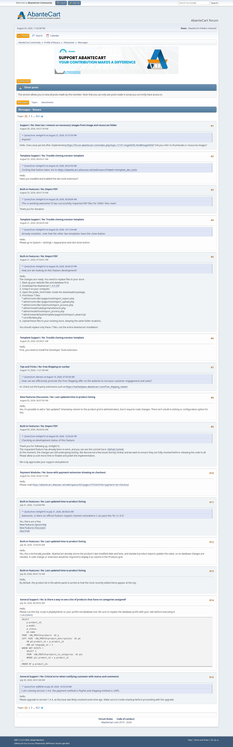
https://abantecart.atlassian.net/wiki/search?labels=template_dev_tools (97, 169)
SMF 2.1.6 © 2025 (21, 740)
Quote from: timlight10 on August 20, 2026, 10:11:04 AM (50, 229)
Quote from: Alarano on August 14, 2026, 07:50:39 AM (49, 376)
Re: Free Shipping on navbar (54, 366)
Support (24, 125)
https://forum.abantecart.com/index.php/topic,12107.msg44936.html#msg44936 (110, 145)
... (34, 116)
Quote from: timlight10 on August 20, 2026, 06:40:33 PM (50, 266)
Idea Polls (25, 531)
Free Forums (29, 743)
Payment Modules (30, 472)
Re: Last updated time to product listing (72, 397)
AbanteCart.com (110, 722)
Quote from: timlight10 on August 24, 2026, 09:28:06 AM (50, 199)
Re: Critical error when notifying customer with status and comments (79, 676)
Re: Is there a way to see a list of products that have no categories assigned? (83, 599)
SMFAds (17, 743)
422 (38, 116)
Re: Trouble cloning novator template (63, 155)
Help (190, 740)
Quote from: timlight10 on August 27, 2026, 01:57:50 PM (50, 135)
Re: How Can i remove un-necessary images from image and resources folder (74, 125)
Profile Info (23, 81)
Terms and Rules (201, 740)
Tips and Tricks (28, 366)
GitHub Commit (115, 449)
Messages (23, 102)
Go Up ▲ (215, 740)
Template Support (30, 155)
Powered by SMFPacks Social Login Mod (52, 743)
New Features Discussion (34, 397)
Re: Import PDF (49, 189)
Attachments (47, 102)
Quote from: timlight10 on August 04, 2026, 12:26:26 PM (50, 436)
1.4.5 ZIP (55, 285)
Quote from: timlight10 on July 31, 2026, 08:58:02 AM (49, 511)
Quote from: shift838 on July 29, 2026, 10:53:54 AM (47, 686)
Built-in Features (29, 189)
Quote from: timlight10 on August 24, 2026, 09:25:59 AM (50, 165)
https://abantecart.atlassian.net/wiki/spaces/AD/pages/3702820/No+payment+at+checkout (80, 484)
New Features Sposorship (33, 524)
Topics (35, 102)
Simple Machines (37, 740)
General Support (29, 599)
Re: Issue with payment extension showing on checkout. (74, 472)
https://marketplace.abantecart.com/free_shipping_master (97, 386)
